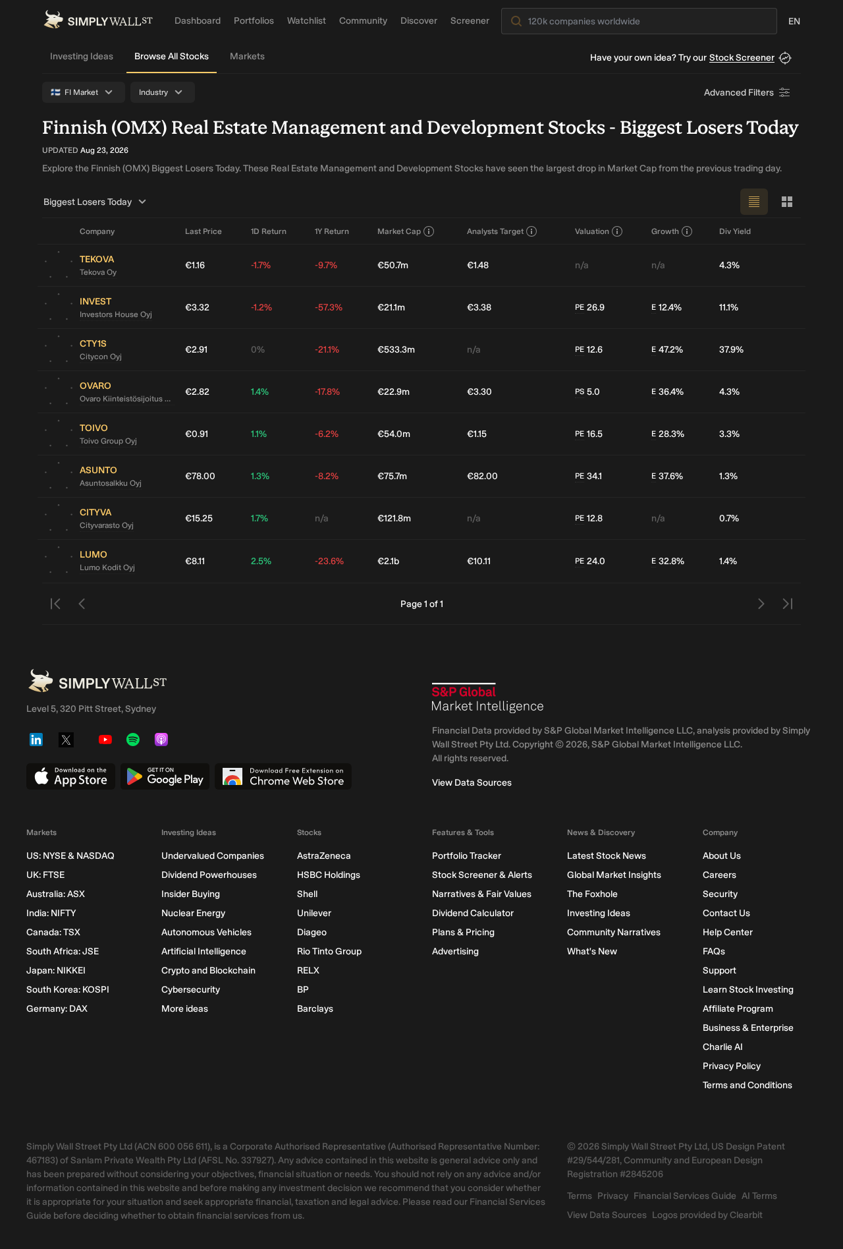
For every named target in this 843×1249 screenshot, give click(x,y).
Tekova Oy (98, 272)
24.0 (590, 561)
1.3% (260, 476)
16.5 (589, 434)
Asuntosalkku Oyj (111, 483)
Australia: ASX (55, 894)
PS (579, 391)
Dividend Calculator (473, 913)
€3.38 (479, 307)
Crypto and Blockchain (208, 970)
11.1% (728, 307)
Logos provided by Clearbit (707, 1215)
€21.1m (391, 307)
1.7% (259, 518)
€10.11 (479, 561)
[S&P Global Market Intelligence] (488, 698)
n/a (582, 265)
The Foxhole (592, 894)
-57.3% (328, 307)
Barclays (315, 1008)
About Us (722, 855)
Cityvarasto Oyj (107, 525)
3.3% (729, 434)
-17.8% (327, 391)
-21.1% (327, 349)
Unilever (314, 913)
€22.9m (393, 391)
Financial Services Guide (685, 1196)
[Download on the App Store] (70, 776)
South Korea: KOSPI (67, 989)
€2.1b (388, 561)
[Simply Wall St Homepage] (98, 19)
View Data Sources (472, 782)
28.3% (667, 434)
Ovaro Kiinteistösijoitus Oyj (127, 398)
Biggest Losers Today (87, 202)
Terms (579, 1196)
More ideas (184, 1008)
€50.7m (392, 265)
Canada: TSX (53, 932)
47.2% (667, 349)
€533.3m (396, 349)
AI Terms (759, 1196)
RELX (308, 970)
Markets (247, 56)
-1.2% (261, 307)
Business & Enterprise (748, 1027)
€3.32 (197, 307)
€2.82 (197, 391)
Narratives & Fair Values (481, 894)
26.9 (590, 307)
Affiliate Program (738, 1008)
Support (719, 970)
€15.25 (199, 518)
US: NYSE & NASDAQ (70, 855)
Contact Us (726, 913)
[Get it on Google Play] (165, 776)
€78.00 (200, 476)
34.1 (588, 476)
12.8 (589, 518)
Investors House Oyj (116, 314)
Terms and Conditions (747, 1085)
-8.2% (327, 476)
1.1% (259, 434)
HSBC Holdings (328, 875)
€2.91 (196, 349)
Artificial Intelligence (203, 951)
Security (720, 894)
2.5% (261, 561)
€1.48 (478, 265)
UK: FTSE (45, 875)
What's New (592, 951)
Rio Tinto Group (329, 951)
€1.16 (195, 265)
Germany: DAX (57, 1008)
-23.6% (329, 561)
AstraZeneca (324, 855)
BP (303, 989)
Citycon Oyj (101, 356)
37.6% (667, 476)
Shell (307, 894)
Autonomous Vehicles (206, 932)
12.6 (589, 349)
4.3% (729, 265)
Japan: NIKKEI (56, 970)
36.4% (667, 391)
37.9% (731, 349)
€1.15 (477, 434)
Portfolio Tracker (466, 855)
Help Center (728, 932)
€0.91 (196, 434)
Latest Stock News (606, 855)
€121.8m (394, 518)
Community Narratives (614, 932)
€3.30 (479, 391)
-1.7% (261, 265)
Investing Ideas (81, 56)
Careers (719, 875)
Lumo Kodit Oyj (107, 567)
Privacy (612, 1196)
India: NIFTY (51, 913)
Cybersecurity (190, 989)
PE (579, 307)
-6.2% (327, 434)
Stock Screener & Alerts (482, 875)
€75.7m (392, 476)
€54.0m (393, 434)
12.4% (666, 307)
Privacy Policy (732, 1066)
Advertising (455, 951)
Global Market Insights (614, 875)
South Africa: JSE (62, 951)
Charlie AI (723, 1047)
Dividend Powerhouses (209, 875)
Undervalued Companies (212, 855)
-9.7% (326, 265)
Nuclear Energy (193, 913)
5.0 (587, 391)
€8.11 (195, 561)
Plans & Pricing (463, 932)
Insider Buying (190, 894)
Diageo (312, 932)
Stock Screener (742, 57)
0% (258, 349)
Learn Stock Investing (748, 989)
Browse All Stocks (171, 56)
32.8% (667, 561)
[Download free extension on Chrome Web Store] (283, 776)
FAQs (714, 951)
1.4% (260, 391)
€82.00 (482, 476)
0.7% (729, 518)
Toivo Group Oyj (108, 441)
